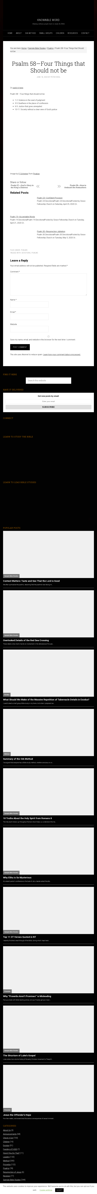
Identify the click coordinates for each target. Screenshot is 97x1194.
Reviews (6, 1176)
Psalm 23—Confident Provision (49, 198)
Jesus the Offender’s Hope (17, 1115)
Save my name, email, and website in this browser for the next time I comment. (43, 340)
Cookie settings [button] (46, 1190)
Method (6, 754)
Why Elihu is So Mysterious (17, 877)
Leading (6, 1157)
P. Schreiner (23, 174)
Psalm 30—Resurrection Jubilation (51, 231)
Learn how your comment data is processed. (62, 354)
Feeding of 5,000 (10, 1149)
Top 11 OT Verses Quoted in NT (19, 937)
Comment (15, 272)
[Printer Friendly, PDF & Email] (14, 179)
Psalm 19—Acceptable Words (22, 217)
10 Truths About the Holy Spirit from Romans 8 (27, 818)
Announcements (10, 1134)
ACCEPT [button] (59, 1190)
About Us (7, 1130)
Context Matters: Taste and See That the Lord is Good (31, 581)
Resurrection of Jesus (12, 1172)
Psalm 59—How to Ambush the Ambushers (75, 186)
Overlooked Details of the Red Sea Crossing (26, 640)
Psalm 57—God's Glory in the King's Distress (22, 186)
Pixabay (36, 174)
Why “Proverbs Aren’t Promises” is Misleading (27, 996)
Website (13, 324)
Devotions (26, 253)
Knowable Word (48, 20)
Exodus (6, 694)
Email (13, 312)
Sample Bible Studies (11, 576)
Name (13, 300)
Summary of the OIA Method (18, 759)
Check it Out (8, 1138)
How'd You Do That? (11, 1153)
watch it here (18, 88)
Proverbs (7, 991)
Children (6, 1142)
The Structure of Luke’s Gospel (19, 1055)
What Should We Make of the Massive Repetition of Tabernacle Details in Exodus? (46, 699)
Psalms (24, 250)
